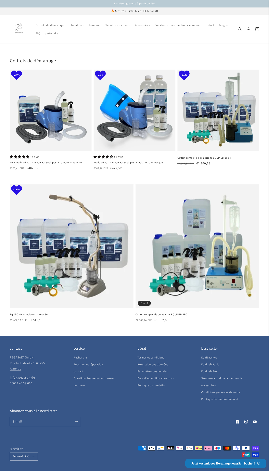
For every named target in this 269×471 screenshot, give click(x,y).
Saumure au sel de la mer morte (221, 378)
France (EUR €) (21, 456)
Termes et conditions (150, 357)
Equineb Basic (210, 364)
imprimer (79, 385)
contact (78, 371)
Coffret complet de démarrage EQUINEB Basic (204, 157)
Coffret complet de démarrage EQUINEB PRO (161, 314)
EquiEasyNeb (209, 357)
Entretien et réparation (88, 364)
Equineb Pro (209, 371)
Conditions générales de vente (220, 392)
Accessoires (208, 385)
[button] (240, 29)
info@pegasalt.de (22, 377)
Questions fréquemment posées (94, 378)
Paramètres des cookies (152, 371)
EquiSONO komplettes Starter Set (29, 314)
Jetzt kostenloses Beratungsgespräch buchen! (223, 463)
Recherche (80, 357)
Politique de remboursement (219, 399)
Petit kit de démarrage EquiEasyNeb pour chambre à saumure (46, 162)
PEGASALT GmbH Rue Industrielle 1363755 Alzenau (27, 363)
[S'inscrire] (76, 421)
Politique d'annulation (151, 385)
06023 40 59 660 (21, 383)
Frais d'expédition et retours (155, 378)
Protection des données (152, 364)
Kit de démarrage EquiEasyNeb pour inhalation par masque (128, 162)
